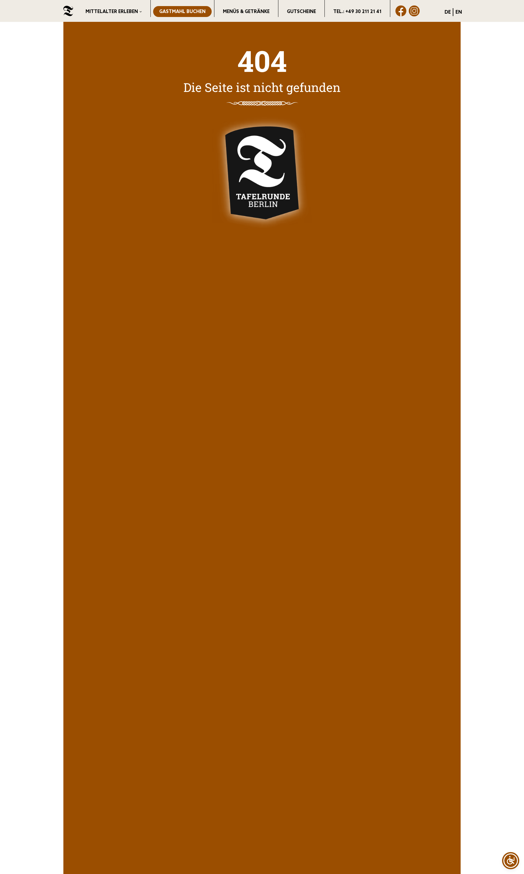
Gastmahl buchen (182, 12)
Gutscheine (301, 12)
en (458, 12)
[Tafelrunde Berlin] (68, 11)
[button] (140, 12)
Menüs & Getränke (246, 12)
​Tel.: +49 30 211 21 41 (357, 12)
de (448, 12)
